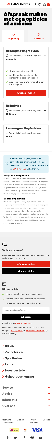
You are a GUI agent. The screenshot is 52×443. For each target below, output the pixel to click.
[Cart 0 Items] (44, 4)
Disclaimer (21, 420)
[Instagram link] (23, 437)
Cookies (46, 420)
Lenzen (8, 365)
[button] (35, 4)
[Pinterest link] (32, 437)
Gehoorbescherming (18, 377)
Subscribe (26, 317)
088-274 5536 (19, 169)
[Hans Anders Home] (20, 4)
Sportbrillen (12, 359)
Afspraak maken (26, 93)
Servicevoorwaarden (35, 331)
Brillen (8, 346)
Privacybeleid (17, 331)
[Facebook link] (8, 437)
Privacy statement (23, 323)
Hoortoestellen (14, 371)
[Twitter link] (15, 437)
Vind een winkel (26, 271)
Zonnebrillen (12, 352)
